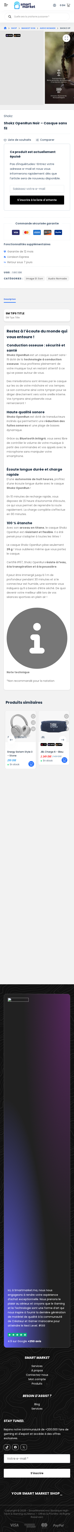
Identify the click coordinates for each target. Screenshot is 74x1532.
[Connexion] (54, 5)
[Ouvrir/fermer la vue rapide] (33, 728)
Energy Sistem (17, 737)
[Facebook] (15, 1447)
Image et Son (34, 278)
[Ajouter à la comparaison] (33, 722)
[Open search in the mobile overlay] (37, 16)
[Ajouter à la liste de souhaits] (33, 716)
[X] (23, 1447)
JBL (43, 737)
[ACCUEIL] (5, 28)
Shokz (8, 116)
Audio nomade (57, 278)
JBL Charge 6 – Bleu (51, 751)
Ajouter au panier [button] (31, 764)
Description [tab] (10, 299)
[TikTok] (7, 1447)
